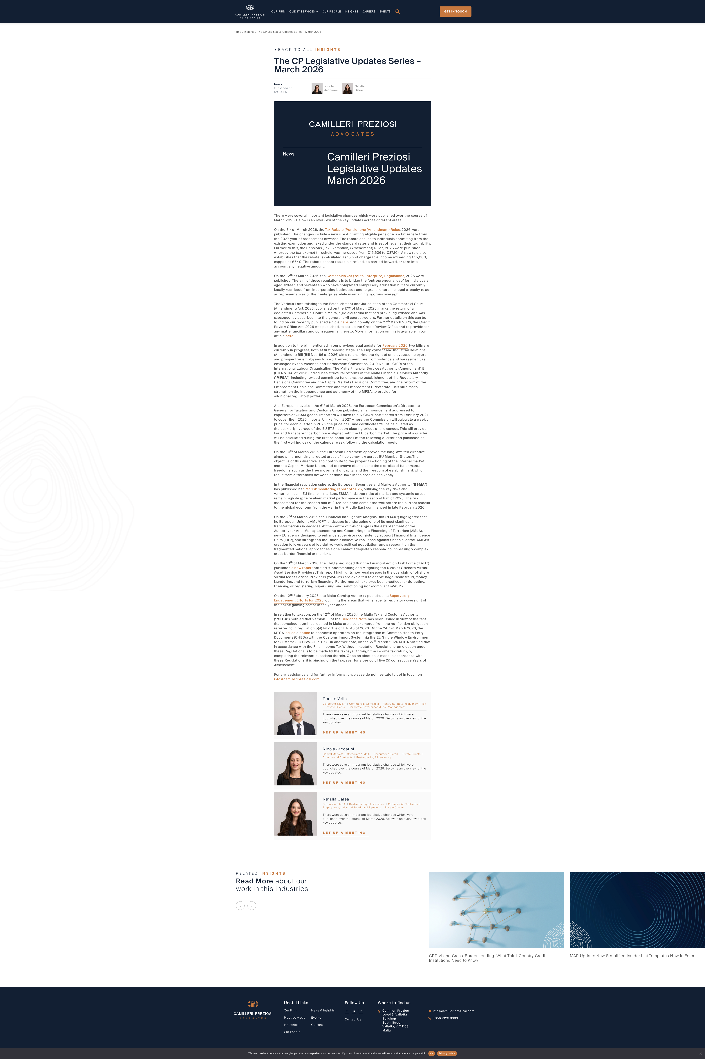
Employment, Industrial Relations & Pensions (352, 807)
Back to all (309, 50)
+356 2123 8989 (445, 1018)
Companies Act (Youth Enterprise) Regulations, (366, 276)
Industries (291, 1024)
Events (385, 11)
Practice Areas (294, 1017)
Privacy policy (447, 1053)
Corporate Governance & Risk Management (377, 707)
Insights (351, 11)
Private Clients (335, 707)
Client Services (302, 11)
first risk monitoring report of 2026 (332, 489)
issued (291, 633)
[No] (700, 1053)
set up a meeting (344, 732)
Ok (431, 1053)
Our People (331, 11)
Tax (424, 704)
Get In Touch (455, 11)
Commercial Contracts (364, 704)
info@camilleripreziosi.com (296, 679)
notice (304, 633)
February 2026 (395, 345)
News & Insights (323, 1010)
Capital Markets (333, 754)
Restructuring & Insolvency (400, 704)
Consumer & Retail (386, 754)
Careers (369, 11)
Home (238, 32)
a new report (302, 568)
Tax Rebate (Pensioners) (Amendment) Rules (362, 230)
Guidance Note (354, 619)
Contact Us (353, 1019)
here (345, 322)
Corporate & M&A (334, 704)
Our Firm (278, 11)
